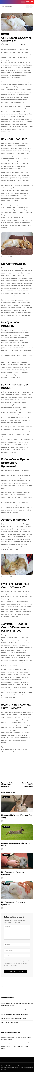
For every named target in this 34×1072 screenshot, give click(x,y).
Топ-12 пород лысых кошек (9, 1022)
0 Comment (21, 44)
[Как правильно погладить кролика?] (17, 890)
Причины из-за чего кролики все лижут (6, 785)
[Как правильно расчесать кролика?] (17, 861)
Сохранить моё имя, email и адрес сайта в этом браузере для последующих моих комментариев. (17, 963)
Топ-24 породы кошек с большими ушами (14, 1014)
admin (6, 44)
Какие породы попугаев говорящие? (27, 785)
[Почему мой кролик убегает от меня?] (17, 832)
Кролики (5, 34)
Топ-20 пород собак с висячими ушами (13, 1018)
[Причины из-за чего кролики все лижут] (17, 803)
